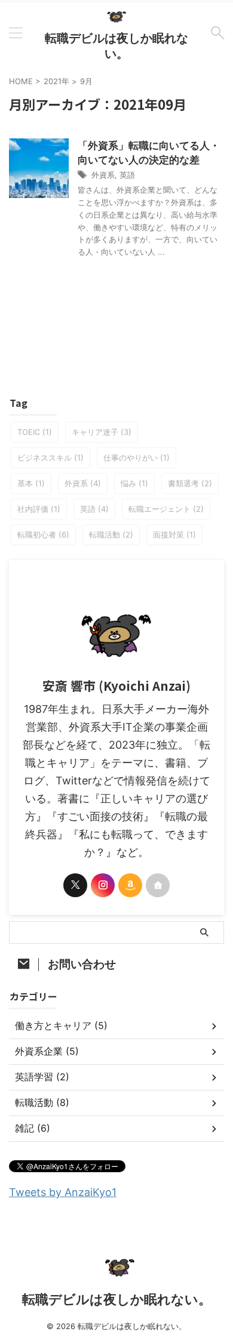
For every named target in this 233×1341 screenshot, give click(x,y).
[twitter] (75, 885)
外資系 (103, 175)
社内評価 (38, 509)
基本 (31, 483)
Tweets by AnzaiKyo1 (62, 1192)
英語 (127, 175)
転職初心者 (43, 534)
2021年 (56, 81)
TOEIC (34, 432)
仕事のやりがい (136, 457)
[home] (158, 885)
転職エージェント (166, 509)
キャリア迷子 (101, 432)
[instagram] (103, 885)
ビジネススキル (50, 457)
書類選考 (190, 483)
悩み (134, 483)
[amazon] (130, 885)
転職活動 (111, 534)
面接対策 (174, 534)
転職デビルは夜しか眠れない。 (116, 1299)
